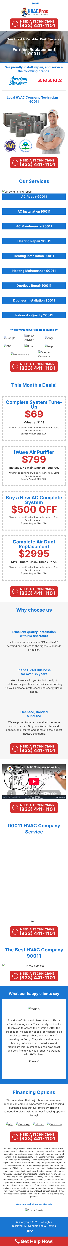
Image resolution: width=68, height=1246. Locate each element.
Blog (29, 1231)
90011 (34, 921)
